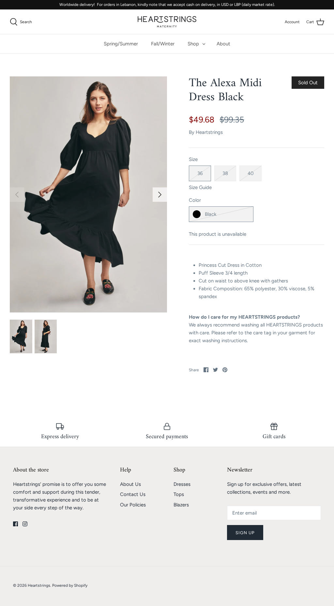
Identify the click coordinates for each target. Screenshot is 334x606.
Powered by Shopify (69, 585)
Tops (179, 494)
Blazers (181, 505)
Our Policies (133, 505)
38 (225, 173)
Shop (193, 44)
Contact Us (132, 494)
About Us (130, 484)
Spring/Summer (121, 44)
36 (200, 173)
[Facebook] (15, 523)
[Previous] (17, 194)
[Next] (160, 194)
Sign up (245, 532)
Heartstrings (209, 132)
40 (251, 173)
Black (210, 214)
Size (193, 159)
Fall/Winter (163, 44)
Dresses (182, 484)
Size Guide (200, 187)
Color (195, 200)
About (223, 44)
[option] (88, 194)
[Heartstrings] (167, 21)
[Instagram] (25, 523)
